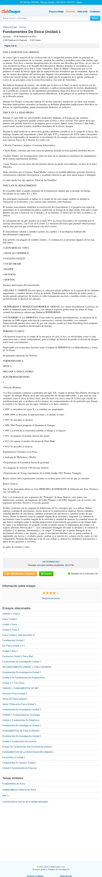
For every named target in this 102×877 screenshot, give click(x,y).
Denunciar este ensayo (51, 598)
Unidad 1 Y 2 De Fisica (13, 683)
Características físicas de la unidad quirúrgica (25, 801)
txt (66, 565)
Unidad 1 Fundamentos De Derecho (19, 741)
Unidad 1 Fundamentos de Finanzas (19, 768)
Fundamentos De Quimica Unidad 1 (19, 763)
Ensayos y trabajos (56, 11)
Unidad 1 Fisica (9, 624)
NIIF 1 (5, 795)
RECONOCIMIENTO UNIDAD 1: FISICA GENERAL (27, 667)
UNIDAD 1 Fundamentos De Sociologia (21, 715)
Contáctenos (95, 11)
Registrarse (70, 11)
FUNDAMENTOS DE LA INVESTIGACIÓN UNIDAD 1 (28, 752)
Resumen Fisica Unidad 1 (14, 693)
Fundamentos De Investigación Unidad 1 (21, 662)
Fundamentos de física (13, 783)
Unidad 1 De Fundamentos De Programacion (23, 677)
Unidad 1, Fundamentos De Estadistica (20, 720)
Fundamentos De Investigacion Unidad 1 (21, 709)
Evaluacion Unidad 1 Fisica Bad (17, 656)
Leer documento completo (20, 573)
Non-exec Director (47, 2)
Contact (79, 2)
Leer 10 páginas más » (51, 561)
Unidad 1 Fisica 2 (10, 630)
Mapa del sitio (66, 876)
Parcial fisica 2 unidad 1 (13, 757)
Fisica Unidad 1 (9, 619)
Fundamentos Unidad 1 (13, 640)
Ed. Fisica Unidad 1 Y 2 (13, 646)
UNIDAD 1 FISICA (11, 614)
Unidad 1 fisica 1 (10, 651)
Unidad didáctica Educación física (19, 789)
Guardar (47, 574)
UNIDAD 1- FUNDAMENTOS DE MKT (20, 688)
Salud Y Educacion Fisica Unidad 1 (19, 704)
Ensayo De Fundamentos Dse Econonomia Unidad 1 (27, 747)
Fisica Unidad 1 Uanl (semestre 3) (18, 635)
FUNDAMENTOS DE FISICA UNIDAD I (21, 731)
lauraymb (7, 36)
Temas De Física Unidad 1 (14, 699)
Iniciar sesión (82, 11)
